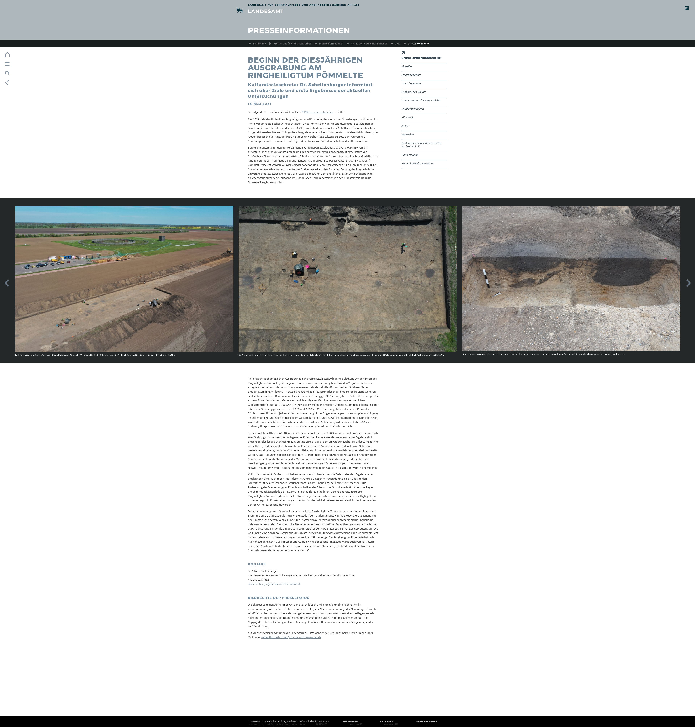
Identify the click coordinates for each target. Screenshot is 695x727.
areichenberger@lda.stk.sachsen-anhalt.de (274, 584)
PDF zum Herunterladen (318, 112)
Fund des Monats (411, 83)
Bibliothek (407, 117)
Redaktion (407, 134)
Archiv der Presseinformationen (369, 43)
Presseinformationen (331, 43)
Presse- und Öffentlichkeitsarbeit (293, 43)
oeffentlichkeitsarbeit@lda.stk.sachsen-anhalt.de (291, 637)
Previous (6, 283)
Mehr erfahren (426, 721)
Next (688, 283)
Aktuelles (406, 66)
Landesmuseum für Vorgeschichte (421, 100)
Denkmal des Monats (413, 92)
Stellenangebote (411, 75)
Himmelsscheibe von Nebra (417, 163)
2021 (398, 43)
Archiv (404, 126)
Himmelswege (409, 155)
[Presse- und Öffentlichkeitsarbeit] (347, 11)
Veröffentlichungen (412, 109)
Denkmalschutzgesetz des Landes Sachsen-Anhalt (421, 144)
